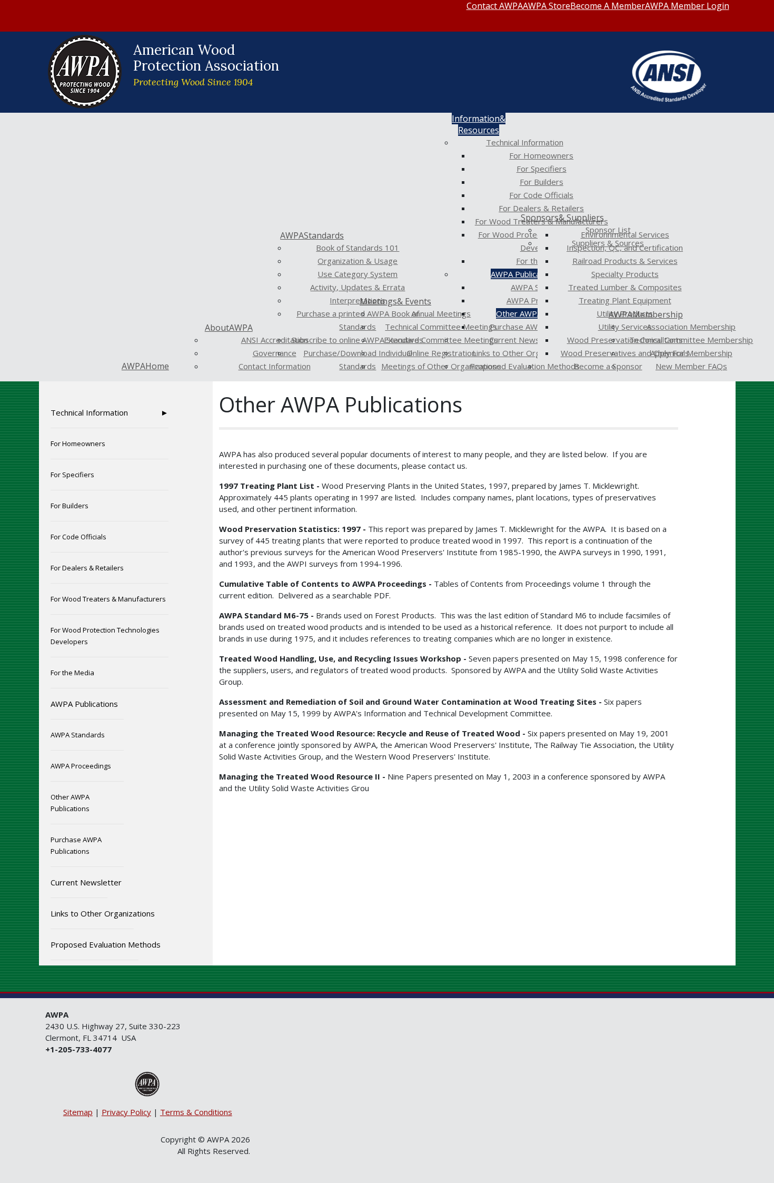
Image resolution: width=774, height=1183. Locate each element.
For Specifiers (72, 474)
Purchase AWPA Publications (76, 845)
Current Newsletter (79, 882)
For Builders (69, 505)
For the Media (72, 672)
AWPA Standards (78, 735)
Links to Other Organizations (92, 913)
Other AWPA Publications (70, 802)
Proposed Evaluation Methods (94, 944)
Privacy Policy (126, 1112)
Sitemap (78, 1112)
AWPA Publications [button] (84, 703)
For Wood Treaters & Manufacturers (108, 599)
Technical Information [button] (89, 412)
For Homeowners (78, 443)
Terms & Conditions (196, 1112)
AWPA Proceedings (81, 766)
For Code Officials (78, 536)
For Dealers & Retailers (87, 568)
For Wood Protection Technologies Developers (105, 635)
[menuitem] (495, 6)
